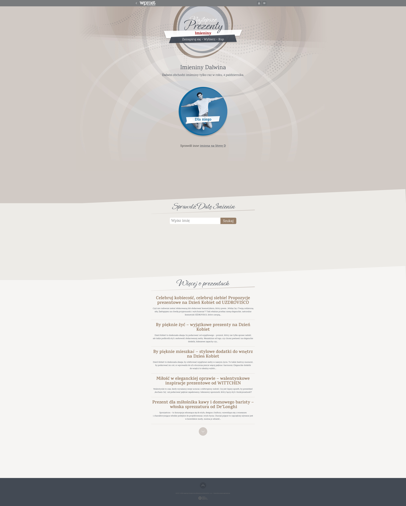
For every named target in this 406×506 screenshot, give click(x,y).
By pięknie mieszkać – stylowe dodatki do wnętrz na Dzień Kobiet (203, 354)
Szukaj (228, 221)
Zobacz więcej (203, 431)
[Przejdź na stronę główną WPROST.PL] (136, 3)
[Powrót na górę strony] (203, 485)
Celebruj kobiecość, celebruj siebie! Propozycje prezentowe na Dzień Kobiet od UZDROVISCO (203, 300)
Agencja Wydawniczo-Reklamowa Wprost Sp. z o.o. (198, 493)
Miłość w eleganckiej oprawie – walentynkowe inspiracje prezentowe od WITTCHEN (203, 381)
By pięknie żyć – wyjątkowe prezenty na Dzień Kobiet (203, 327)
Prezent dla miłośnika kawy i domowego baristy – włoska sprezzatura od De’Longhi (203, 405)
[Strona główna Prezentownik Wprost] (147, 3)
